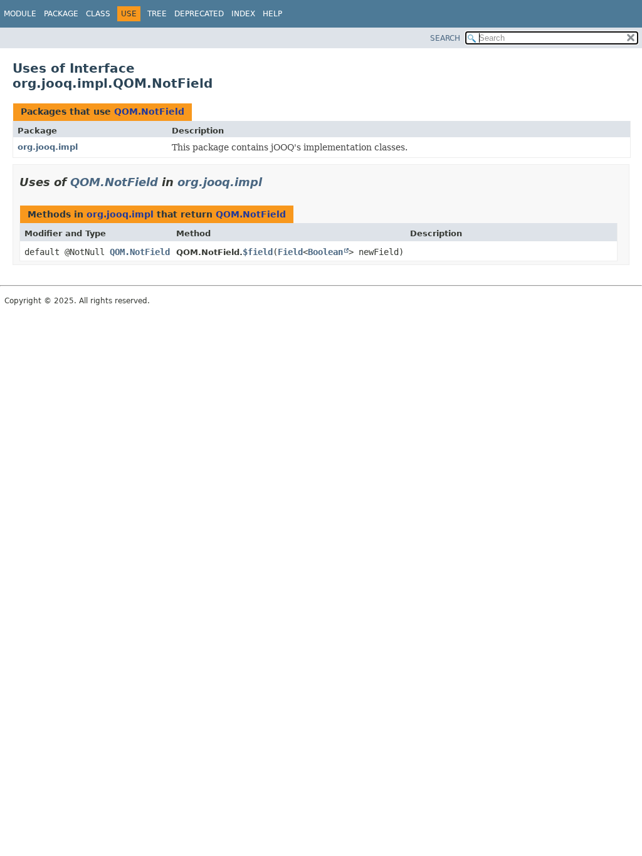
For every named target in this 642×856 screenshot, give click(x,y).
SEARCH (445, 38)
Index (243, 13)
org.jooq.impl (48, 147)
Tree (157, 13)
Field (290, 252)
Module (20, 13)
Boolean (325, 252)
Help (272, 13)
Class (98, 13)
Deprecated (199, 13)
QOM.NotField (149, 112)
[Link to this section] (271, 182)
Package (61, 13)
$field (258, 252)
